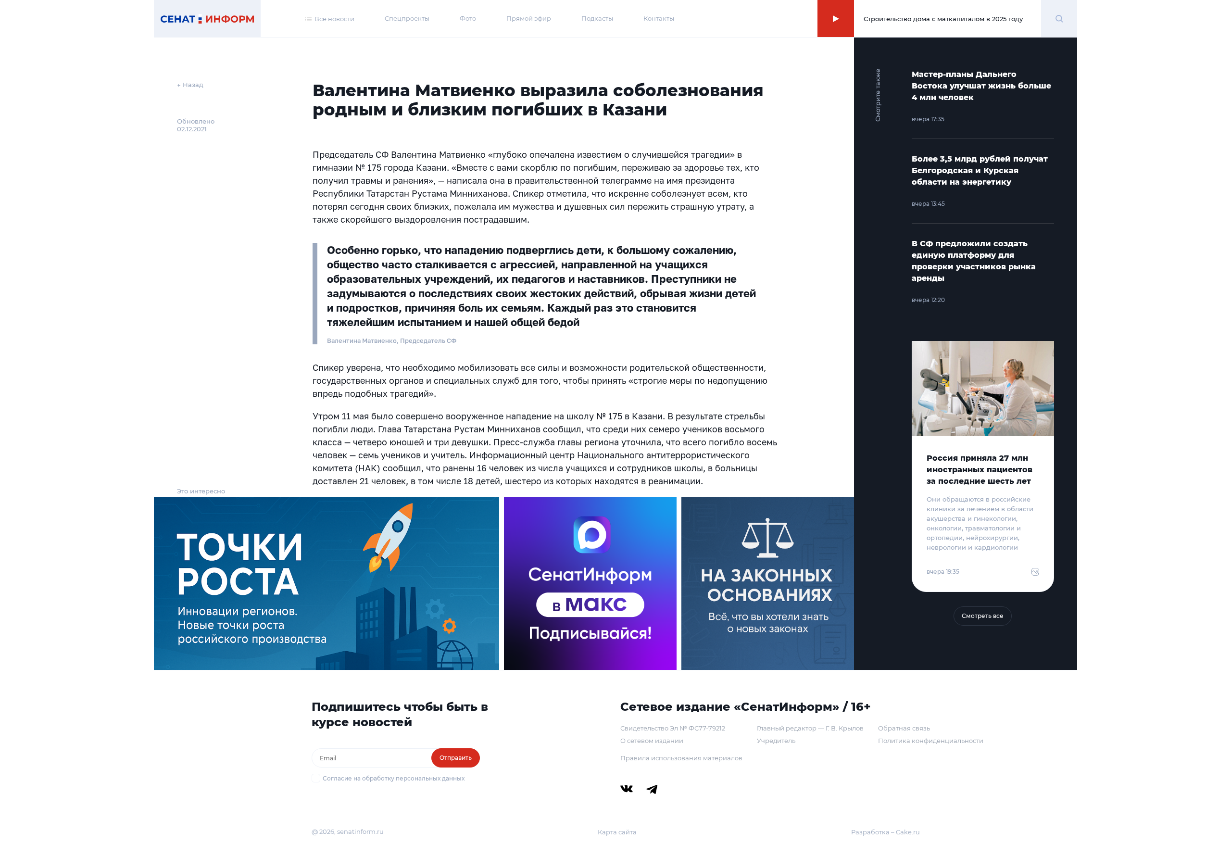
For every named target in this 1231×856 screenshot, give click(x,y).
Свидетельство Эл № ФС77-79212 (672, 728)
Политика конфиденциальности (930, 740)
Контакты (658, 18)
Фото (468, 18)
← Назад (190, 84)
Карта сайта (617, 832)
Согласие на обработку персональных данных (394, 778)
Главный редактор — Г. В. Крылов (810, 728)
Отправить (456, 757)
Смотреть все (983, 615)
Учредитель (776, 740)
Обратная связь (904, 728)
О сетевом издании (651, 740)
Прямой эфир (528, 18)
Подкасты (597, 18)
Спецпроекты (407, 18)
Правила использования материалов (681, 758)
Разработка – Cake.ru (885, 832)
